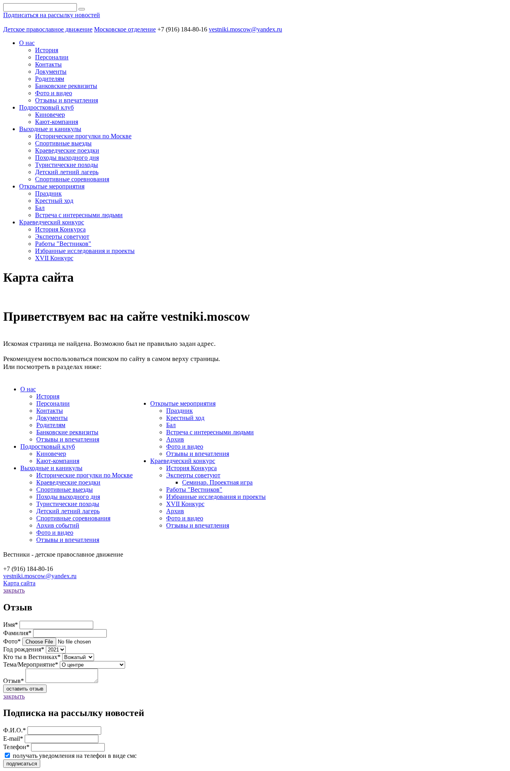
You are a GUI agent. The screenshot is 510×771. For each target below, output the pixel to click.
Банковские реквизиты (66, 85)
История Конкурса (60, 229)
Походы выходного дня (67, 157)
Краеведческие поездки (67, 150)
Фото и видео (53, 93)
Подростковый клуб (47, 446)
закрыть (14, 590)
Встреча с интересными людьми (79, 215)
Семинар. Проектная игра (217, 482)
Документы (51, 71)
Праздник (48, 193)
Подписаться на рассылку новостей (51, 15)
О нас (28, 389)
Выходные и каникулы (51, 468)
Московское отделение (125, 29)
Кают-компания (56, 121)
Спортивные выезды (63, 143)
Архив (175, 439)
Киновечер (50, 114)
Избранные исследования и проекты (85, 250)
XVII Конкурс (54, 258)
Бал (40, 207)
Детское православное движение (47, 29)
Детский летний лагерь (66, 172)
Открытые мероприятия (183, 403)
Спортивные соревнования (72, 179)
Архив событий (57, 525)
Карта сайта (19, 583)
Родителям (49, 78)
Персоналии (52, 57)
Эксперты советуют (62, 236)
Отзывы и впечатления (66, 100)
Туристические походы (66, 164)
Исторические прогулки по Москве (83, 136)
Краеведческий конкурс (182, 460)
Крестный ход (54, 200)
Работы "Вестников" (63, 243)
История (46, 50)
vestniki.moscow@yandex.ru (245, 29)
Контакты (48, 64)
